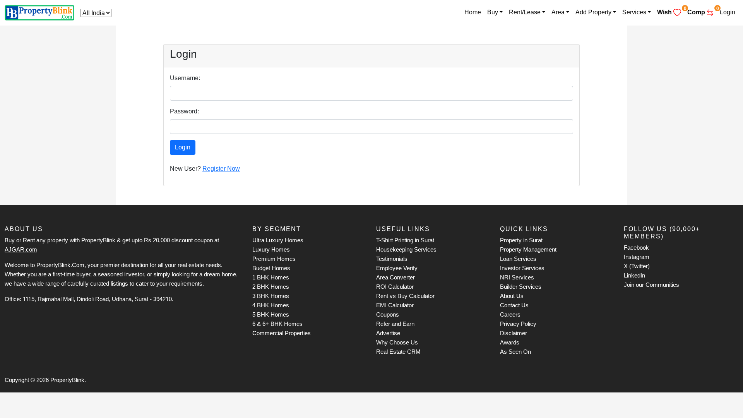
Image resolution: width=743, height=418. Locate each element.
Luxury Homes (271, 249)
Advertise (388, 333)
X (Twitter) (637, 266)
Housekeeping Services (406, 249)
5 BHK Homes (270, 314)
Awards (509, 342)
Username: (185, 78)
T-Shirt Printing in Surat (405, 240)
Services (634, 12)
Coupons (387, 314)
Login (727, 12)
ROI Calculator (395, 286)
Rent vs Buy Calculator (405, 296)
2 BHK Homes (270, 286)
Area (558, 12)
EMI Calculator (395, 305)
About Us (512, 296)
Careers (510, 314)
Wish (670, 10)
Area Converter (395, 277)
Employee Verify (397, 268)
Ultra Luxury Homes (277, 240)
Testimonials (391, 258)
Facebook (636, 247)
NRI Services (517, 277)
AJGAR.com (21, 249)
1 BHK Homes (270, 277)
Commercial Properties (281, 333)
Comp (702, 10)
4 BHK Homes (270, 305)
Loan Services (518, 258)
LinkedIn (634, 275)
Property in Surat (521, 240)
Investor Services (522, 268)
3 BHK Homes (270, 296)
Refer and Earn (395, 323)
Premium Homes (274, 258)
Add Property (593, 12)
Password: (184, 111)
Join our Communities (651, 284)
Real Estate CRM (398, 351)
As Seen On (515, 351)
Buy (492, 12)
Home (472, 12)
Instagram (636, 257)
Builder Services (520, 286)
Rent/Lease (525, 12)
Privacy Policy (518, 323)
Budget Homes (271, 268)
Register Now (221, 168)
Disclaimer (513, 333)
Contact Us (514, 305)
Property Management (528, 249)
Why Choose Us (397, 342)
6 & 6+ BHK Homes (277, 323)
